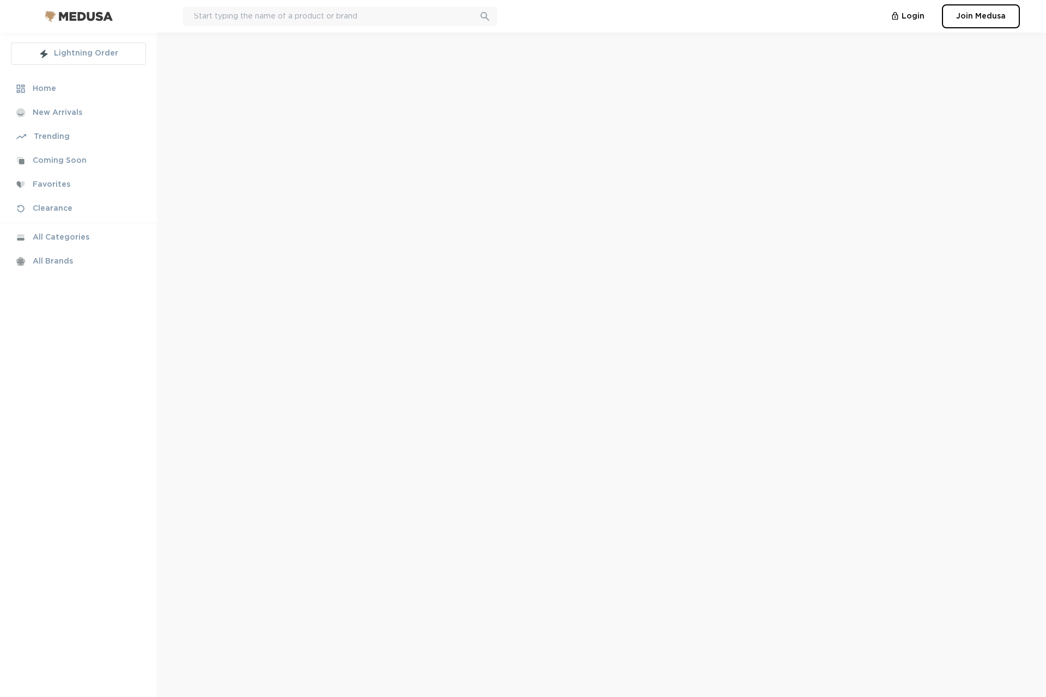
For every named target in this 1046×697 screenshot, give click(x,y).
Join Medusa (981, 16)
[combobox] (340, 16)
